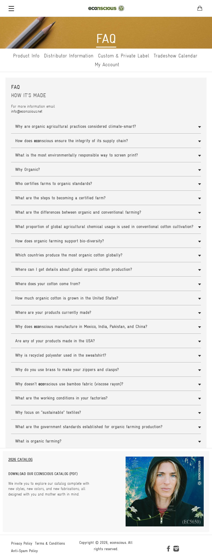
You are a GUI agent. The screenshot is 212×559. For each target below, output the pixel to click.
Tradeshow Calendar (175, 56)
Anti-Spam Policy (24, 551)
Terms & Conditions (50, 543)
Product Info (26, 56)
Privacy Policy (21, 543)
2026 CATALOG (20, 459)
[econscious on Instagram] (176, 549)
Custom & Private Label (123, 56)
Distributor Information (68, 56)
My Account (107, 64)
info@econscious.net (26, 111)
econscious (118, 542)
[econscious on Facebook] (168, 549)
